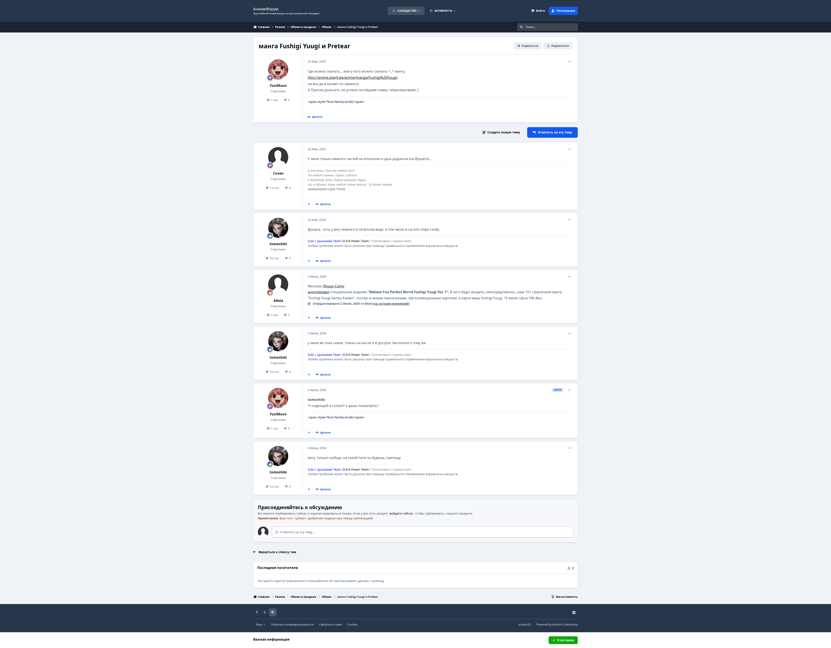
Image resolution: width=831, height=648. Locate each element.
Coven (278, 173)
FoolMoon (278, 85)
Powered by (557, 624)
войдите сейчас (401, 513)
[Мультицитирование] (309, 204)
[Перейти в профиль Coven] (278, 157)
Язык (259, 624)
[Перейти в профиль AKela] (278, 284)
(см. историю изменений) (391, 304)
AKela (278, 300)
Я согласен (565, 640)
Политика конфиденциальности (292, 624)
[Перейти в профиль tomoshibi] (278, 228)
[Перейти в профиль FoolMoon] (278, 69)
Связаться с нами (330, 624)
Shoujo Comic (333, 286)
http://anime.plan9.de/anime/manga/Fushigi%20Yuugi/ (353, 77)
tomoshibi (278, 244)
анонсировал (318, 292)
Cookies (352, 624)
